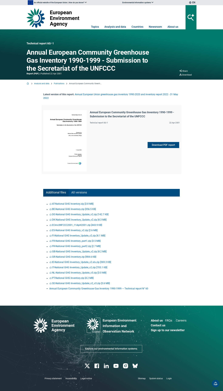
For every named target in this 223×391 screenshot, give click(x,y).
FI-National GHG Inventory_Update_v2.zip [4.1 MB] (78, 235)
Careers (181, 320)
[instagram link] (126, 366)
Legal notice (86, 378)
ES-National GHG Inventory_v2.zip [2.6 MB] (75, 230)
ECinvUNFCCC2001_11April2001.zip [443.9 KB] (77, 225)
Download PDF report (163, 145)
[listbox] (57, 2)
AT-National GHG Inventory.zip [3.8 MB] (72, 203)
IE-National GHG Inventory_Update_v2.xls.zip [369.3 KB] (81, 262)
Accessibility (71, 378)
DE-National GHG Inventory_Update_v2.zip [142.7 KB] (80, 214)
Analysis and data (115, 26)
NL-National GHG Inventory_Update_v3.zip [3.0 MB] (79, 272)
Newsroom (155, 26)
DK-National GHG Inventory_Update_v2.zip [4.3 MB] (79, 219)
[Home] (28, 83)
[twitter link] (87, 366)
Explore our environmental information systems (111, 348)
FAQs (168, 320)
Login (169, 378)
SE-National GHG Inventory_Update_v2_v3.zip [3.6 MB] (81, 283)
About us (172, 26)
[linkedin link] (107, 366)
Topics (95, 26)
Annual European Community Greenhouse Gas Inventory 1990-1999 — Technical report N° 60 (98, 288)
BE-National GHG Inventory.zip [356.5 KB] (74, 209)
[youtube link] (116, 366)
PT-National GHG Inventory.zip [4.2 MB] (73, 278)
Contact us (158, 325)
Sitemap (142, 378)
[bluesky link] (135, 366)
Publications (59, 83)
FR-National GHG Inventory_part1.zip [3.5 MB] (76, 240)
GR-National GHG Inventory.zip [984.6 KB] (74, 256)
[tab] (56, 193)
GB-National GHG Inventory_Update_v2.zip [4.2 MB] (79, 251)
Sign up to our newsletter (168, 330)
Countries (137, 26)
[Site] (54, 18)
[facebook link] (97, 366)
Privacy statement (53, 378)
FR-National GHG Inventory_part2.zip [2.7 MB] (76, 246)
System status (156, 378)
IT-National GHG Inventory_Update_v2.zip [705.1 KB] (79, 267)
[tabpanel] (111, 246)
